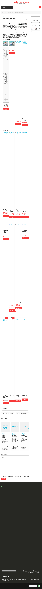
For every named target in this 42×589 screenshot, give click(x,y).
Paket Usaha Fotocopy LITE (6, 59)
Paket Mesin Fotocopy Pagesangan (5, 427)
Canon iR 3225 (6, 101)
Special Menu (5, 7)
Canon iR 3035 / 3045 (6, 99)
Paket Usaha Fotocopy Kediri (15, 20)
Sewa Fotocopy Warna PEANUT (6, 90)
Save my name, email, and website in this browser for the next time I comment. (15, 476)
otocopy (11, 35)
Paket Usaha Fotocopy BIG (6, 54)
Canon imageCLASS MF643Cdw (6, 94)
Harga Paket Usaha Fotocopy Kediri (19, 19)
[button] (40, 7)
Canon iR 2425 (6, 97)
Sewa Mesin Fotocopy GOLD (6, 64)
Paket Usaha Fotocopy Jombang (8, 413)
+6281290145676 (27, 571)
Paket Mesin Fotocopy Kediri (15, 427)
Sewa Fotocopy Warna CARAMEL (5, 78)
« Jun (31, 32)
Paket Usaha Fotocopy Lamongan (22, 413)
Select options (5, 216)
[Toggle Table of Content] (7, 52)
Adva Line (10, 19)
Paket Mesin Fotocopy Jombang (25, 427)
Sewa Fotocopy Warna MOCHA (6, 86)
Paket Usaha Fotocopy (6, 16)
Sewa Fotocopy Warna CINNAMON (6, 82)
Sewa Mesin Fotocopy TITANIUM (6, 74)
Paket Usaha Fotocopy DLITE (6, 56)
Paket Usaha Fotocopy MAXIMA (6, 61)
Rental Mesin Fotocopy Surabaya (21, 2)
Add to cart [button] (5, 109)
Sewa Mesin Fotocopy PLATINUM (6, 68)
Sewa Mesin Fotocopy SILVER (6, 71)
